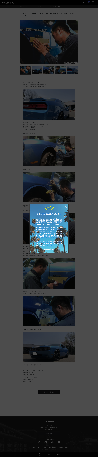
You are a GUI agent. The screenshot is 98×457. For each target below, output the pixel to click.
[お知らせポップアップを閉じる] (65, 207)
